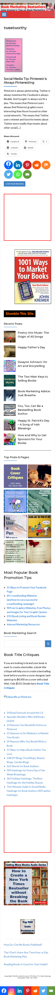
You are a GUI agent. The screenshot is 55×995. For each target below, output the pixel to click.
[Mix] (46, 165)
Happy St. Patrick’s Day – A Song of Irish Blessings (33, 424)
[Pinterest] (27, 165)
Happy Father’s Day (31, 347)
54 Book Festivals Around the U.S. (25, 712)
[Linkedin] (17, 165)
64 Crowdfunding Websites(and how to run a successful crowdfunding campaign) (22, 599)
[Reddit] (36, 165)
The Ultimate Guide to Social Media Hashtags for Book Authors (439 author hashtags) (29, 790)
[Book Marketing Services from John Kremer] (15, 476)
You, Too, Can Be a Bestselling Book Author (30, 409)
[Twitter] (8, 174)
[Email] (27, 174)
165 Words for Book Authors (23, 766)
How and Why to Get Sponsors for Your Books (32, 439)
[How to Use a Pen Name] (15, 527)
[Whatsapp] (17, 174)
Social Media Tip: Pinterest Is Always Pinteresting (25, 81)
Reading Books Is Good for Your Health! (26, 964)
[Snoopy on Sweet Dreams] (15, 502)
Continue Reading (15, 184)
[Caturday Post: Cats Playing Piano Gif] (39, 476)
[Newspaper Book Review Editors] (39, 502)
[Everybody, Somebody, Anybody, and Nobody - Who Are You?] (15, 552)
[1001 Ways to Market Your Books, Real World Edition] (33, 303)
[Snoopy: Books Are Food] (39, 527)
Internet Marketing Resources (23, 624)
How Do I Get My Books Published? (23, 944)
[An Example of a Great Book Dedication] (39, 552)
